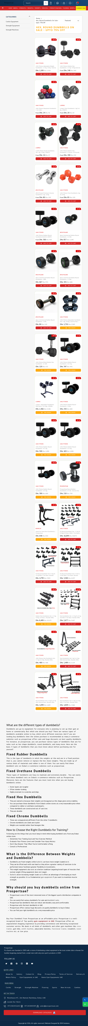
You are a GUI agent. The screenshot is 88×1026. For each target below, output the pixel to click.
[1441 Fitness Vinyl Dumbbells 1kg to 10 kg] (70, 179)
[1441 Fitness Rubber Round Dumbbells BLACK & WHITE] (46, 222)
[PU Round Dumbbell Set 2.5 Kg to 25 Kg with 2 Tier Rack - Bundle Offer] (46, 560)
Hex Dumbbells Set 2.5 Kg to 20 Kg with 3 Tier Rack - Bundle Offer (70, 701)
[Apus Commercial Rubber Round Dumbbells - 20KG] (46, 264)
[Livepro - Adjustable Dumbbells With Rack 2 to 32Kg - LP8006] (46, 391)
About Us (9, 974)
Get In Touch (9, 993)
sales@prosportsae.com (49, 1006)
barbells (39, 862)
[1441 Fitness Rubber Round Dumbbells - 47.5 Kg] (46, 433)
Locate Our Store (13, 1002)
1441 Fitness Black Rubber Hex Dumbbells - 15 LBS (45, 363)
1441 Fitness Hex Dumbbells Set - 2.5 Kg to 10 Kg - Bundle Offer (45, 659)
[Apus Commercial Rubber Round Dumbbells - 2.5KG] (46, 306)
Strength (18, 987)
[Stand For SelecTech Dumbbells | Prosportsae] (46, 518)
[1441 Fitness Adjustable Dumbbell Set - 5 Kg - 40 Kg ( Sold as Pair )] (70, 306)
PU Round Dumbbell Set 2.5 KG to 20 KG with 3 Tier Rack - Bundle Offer (70, 575)
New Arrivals (66, 987)
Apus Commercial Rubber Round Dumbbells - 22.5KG (69, 236)
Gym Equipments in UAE (29, 977)
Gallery (19, 974)
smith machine (27, 929)
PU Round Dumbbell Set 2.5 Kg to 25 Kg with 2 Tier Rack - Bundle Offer (45, 575)
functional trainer (59, 929)
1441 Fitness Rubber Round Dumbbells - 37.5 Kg (68, 447)
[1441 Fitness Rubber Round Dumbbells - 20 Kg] (70, 391)
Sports (54, 987)
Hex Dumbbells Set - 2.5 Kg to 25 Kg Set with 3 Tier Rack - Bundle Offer (70, 616)
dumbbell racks (53, 900)
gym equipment (46, 877)
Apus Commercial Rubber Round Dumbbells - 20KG (45, 278)
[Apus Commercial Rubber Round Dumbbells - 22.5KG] (70, 222)
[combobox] (34, 3)
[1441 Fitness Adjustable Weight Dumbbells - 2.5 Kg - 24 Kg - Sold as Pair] (46, 53)
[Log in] (70, 3)
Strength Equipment (13, 26)
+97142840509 (30, 1006)
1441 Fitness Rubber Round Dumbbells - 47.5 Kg (44, 447)
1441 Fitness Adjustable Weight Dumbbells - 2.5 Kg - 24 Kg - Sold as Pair (46, 67)
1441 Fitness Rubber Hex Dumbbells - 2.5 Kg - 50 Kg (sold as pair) (70, 67)
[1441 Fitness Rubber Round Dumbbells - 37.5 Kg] (70, 433)
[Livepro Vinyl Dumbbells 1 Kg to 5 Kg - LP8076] (70, 95)
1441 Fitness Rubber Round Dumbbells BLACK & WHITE (44, 236)
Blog (39, 974)
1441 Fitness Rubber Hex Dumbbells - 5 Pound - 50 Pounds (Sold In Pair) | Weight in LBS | (69, 152)
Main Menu (9, 983)
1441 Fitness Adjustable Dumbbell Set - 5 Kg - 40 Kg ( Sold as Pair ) (70, 320)
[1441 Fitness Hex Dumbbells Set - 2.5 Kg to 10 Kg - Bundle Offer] (46, 645)
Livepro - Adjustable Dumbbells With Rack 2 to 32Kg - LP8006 (45, 405)
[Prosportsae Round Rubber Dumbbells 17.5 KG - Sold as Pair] (70, 476)
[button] (77, 3)
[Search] (46, 3)
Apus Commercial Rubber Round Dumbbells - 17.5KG (69, 278)
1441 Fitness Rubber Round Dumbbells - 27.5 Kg (44, 489)
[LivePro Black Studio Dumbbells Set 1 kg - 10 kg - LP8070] (46, 137)
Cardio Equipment (12, 22)
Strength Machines (12, 30)
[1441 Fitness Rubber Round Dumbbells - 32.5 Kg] (70, 349)
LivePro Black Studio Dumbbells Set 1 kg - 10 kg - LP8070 (45, 151)
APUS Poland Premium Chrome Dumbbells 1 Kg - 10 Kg (45, 193)
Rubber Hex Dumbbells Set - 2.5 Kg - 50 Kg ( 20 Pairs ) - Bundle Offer (46, 616)
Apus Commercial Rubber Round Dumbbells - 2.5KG (45, 320)
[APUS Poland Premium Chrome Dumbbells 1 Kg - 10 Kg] (46, 179)
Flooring (45, 987)
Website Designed (51, 1023)
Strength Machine (31, 987)
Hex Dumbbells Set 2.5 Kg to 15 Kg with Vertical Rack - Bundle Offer (46, 701)
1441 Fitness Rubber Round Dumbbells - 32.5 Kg (68, 363)
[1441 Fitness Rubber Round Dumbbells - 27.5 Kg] (46, 476)
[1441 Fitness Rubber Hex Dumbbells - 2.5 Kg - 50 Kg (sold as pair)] (70, 53)
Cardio (8, 987)
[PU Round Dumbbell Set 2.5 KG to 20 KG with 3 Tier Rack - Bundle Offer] (70, 560)
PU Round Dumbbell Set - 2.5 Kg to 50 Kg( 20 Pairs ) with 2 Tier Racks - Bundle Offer (70, 533)
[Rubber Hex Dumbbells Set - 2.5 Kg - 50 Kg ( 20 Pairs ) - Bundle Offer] (46, 602)
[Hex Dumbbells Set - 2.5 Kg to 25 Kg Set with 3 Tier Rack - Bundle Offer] (70, 602)
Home (38, 18)
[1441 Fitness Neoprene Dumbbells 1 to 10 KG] (46, 95)
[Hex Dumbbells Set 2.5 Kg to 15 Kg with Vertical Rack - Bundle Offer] (46, 687)
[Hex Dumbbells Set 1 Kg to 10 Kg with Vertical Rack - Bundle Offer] (70, 645)
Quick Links (8, 970)
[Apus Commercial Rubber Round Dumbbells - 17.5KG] (70, 264)
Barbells (13, 874)
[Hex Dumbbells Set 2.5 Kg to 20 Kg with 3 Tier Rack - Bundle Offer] (70, 687)
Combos (77, 987)
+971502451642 (14, 1006)
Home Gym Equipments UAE (52, 977)
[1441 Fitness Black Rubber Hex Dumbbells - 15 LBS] (46, 349)
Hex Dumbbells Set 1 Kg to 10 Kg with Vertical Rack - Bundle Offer (69, 659)
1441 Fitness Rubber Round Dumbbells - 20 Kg (68, 405)
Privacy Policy (50, 974)
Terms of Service (66, 974)
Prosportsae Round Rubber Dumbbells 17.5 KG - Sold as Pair (69, 489)
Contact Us (30, 974)
